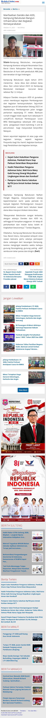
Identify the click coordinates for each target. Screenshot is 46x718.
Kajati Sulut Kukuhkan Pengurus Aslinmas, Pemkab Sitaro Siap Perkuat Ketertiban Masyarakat (23, 160)
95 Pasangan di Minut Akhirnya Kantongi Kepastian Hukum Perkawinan (28, 327)
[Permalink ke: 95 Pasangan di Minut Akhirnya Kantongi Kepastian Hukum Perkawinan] (9, 328)
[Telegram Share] (26, 287)
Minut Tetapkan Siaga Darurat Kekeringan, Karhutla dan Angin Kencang (28, 318)
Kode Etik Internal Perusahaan (11, 713)
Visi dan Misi (32, 711)
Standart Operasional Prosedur (12, 715)
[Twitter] (26, 263)
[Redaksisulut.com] (11, 2)
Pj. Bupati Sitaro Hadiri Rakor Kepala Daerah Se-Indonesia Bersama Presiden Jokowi (12, 274)
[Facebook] (20, 263)
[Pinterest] (31, 263)
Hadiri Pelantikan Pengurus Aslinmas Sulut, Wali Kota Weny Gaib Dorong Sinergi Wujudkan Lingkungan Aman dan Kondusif (22, 593)
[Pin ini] (19, 287)
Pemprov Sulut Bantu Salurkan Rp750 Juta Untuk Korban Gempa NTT (23, 183)
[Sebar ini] (6, 287)
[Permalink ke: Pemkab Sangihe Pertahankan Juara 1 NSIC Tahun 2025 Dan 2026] (9, 338)
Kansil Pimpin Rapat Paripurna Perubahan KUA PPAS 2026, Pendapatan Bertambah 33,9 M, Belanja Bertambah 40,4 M (22, 619)
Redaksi (23, 711)
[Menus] (43, 2)
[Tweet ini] (13, 287)
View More (23, 390)
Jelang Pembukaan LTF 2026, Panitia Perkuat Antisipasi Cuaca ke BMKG (29, 308)
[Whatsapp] (33, 287)
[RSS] (37, 263)
